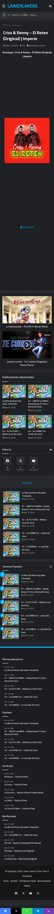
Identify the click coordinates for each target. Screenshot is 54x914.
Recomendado (44, 881)
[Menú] (3, 7)
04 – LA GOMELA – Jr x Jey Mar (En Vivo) (35, 548)
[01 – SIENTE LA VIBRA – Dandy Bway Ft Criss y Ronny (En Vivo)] (40, 391)
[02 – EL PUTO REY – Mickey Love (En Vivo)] (14, 421)
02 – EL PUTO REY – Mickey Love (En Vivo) (12, 432)
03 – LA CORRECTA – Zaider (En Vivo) (37, 432)
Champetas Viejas (27, 881)
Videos (27, 886)
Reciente (27, 482)
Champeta (16, 25)
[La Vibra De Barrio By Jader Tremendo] (14, 391)
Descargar (28, 227)
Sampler (14, 881)
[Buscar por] (50, 7)
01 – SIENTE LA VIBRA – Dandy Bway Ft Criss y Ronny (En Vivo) (39, 404)
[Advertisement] (27, 89)
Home (6, 881)
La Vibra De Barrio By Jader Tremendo (11, 402)
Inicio (7, 25)
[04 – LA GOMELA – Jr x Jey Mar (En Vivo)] (11, 550)
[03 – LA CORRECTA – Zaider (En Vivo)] (40, 421)
